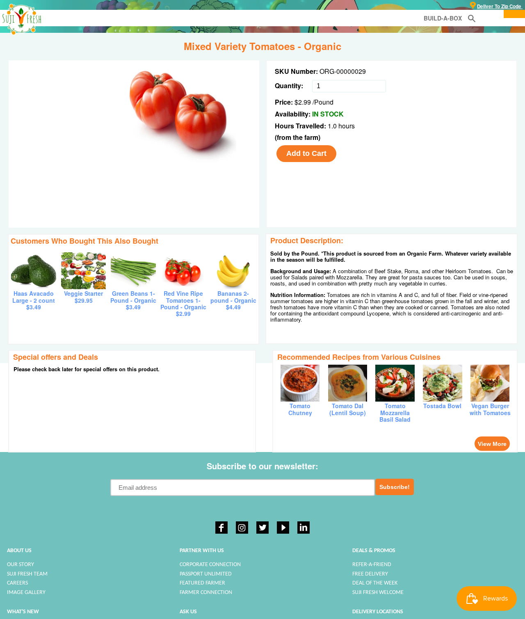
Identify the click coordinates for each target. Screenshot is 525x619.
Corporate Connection (210, 565)
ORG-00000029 (343, 71)
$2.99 (302, 102)
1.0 (333, 125)
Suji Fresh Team (27, 574)
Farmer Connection (206, 592)
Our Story (20, 565)
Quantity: (289, 85)
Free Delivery (370, 574)
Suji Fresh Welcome (378, 592)
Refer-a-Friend (371, 565)
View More (492, 444)
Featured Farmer (202, 583)
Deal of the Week (374, 583)
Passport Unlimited (206, 574)
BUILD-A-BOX (443, 18)
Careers (17, 583)
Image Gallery (26, 592)
